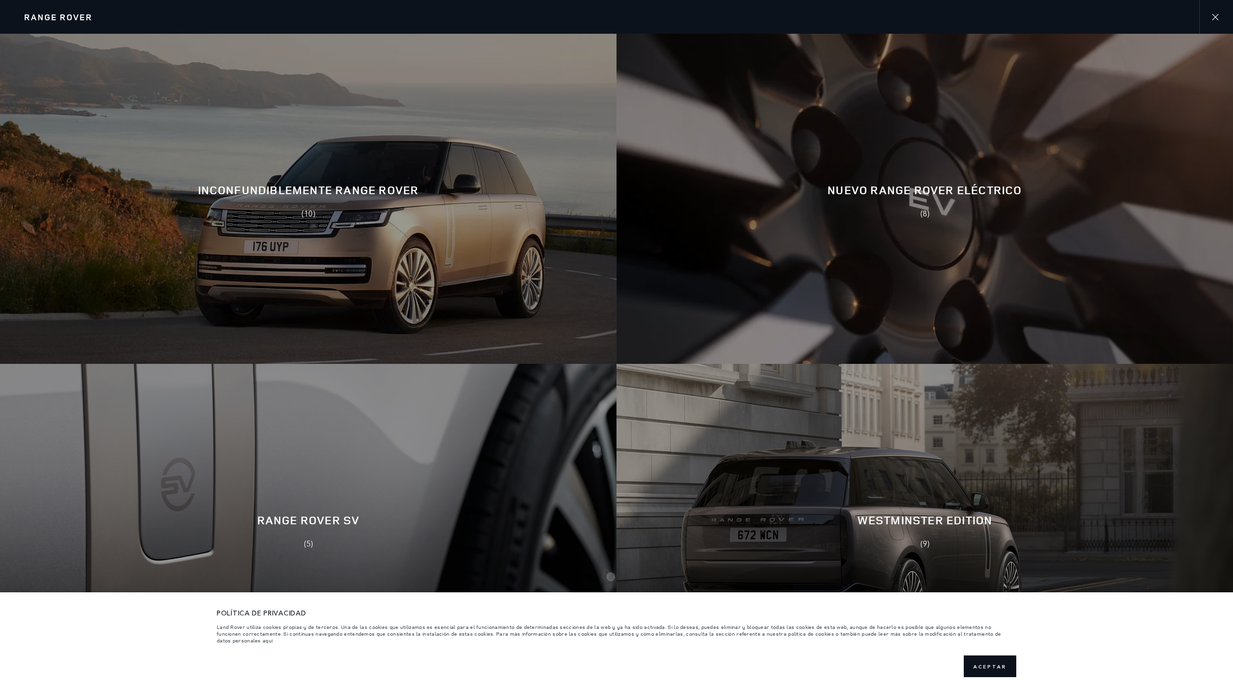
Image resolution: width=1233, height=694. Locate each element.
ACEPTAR (990, 666)
